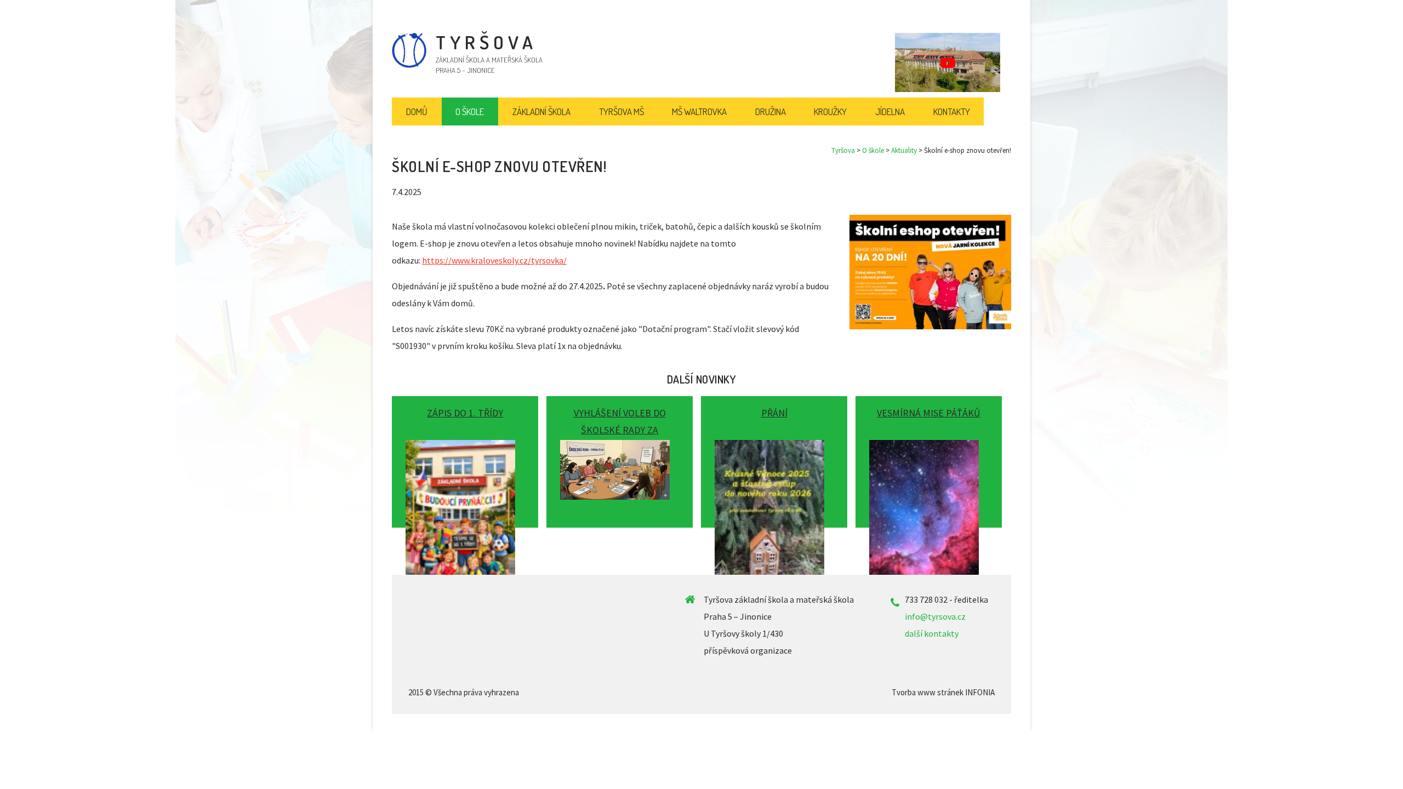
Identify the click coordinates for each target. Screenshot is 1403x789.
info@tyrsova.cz (935, 616)
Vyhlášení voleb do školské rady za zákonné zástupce (620, 430)
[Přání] (774, 458)
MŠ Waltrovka (699, 111)
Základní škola (541, 111)
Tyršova (843, 150)
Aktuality (904, 150)
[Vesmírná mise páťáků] (928, 458)
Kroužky (830, 111)
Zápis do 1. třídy (465, 413)
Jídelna (890, 111)
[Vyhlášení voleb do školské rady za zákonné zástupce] (619, 458)
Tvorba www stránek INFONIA (943, 692)
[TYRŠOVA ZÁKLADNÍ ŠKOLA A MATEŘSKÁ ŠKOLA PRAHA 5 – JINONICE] (409, 65)
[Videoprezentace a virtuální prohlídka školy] (947, 62)
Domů (416, 111)
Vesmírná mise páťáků (928, 413)
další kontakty (932, 633)
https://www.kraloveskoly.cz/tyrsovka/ (494, 260)
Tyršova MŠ (621, 111)
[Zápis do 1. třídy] (465, 458)
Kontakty (951, 111)
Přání (774, 413)
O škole (873, 150)
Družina (770, 111)
